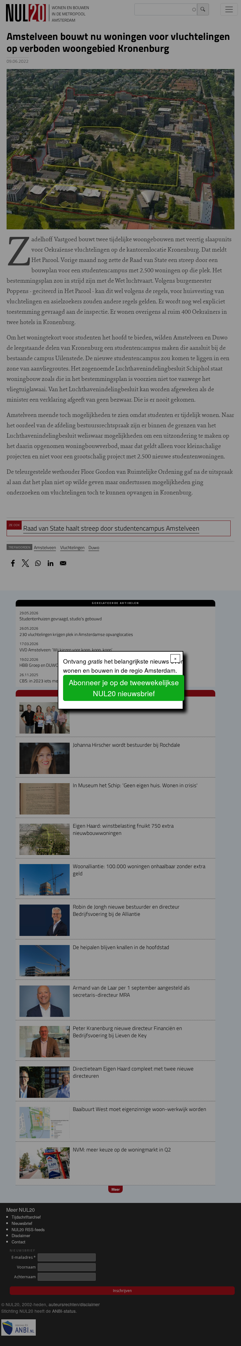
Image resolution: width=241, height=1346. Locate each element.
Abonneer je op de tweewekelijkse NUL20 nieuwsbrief (124, 687)
